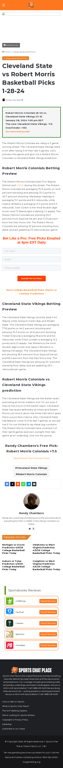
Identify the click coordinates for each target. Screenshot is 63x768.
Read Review (48, 601)
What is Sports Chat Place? (15, 706)
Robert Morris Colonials (32, 474)
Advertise (7, 724)
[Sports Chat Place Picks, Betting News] (32, 5)
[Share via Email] (34, 484)
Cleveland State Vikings (32, 468)
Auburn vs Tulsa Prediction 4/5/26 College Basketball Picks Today (13, 565)
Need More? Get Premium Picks (32, 458)
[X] (12, 484)
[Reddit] (18, 484)
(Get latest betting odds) (17, 131)
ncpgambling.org (31, 762)
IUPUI (20, 185)
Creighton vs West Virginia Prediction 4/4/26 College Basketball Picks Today (46, 565)
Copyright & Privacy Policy (15, 719)
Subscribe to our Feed (13, 729)
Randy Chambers (13, 100)
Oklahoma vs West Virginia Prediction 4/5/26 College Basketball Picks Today (46, 548)
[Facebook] (7, 484)
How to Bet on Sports (13, 701)
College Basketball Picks (23, 52)
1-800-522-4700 (49, 757)
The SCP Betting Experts (14, 710)
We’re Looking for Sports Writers (18, 715)
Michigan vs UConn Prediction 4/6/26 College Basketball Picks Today (13, 548)
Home (7, 52)
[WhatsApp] (23, 484)
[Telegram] (29, 484)
